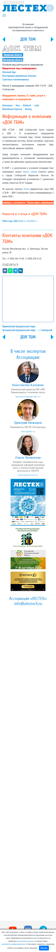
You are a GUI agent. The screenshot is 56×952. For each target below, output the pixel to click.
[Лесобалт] (52, 41)
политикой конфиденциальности (14, 944)
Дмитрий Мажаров (28, 422)
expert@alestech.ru (28, 475)
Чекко (26, 189)
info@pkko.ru (28, 431)
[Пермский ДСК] (3, 41)
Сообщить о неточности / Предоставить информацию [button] (28, 202)
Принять (43, 948)
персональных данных (25, 941)
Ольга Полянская (28, 457)
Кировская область (13, 54)
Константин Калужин (28, 385)
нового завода (30, 171)
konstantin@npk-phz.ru (28, 396)
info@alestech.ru (28, 603)
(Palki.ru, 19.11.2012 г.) (19, 221)
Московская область (13, 59)
